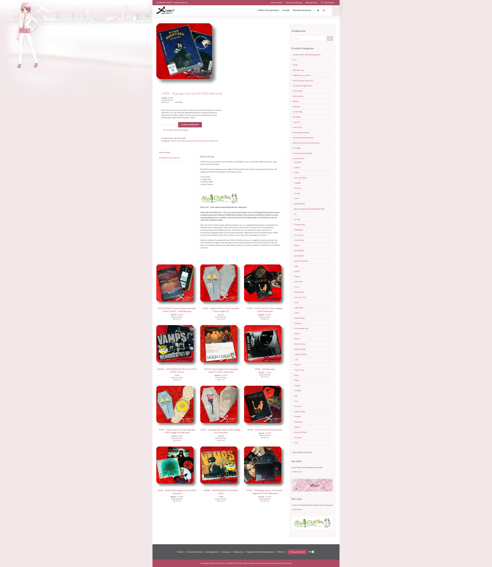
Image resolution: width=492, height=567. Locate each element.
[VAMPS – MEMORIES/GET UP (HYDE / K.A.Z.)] (221, 448)
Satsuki (297, 385)
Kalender (296, 106)
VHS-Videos (298, 91)
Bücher (296, 101)
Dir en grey (299, 235)
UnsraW (298, 406)
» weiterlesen (297, 472)
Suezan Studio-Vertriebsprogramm (307, 54)
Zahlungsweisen (212, 552)
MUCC (297, 339)
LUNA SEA (299, 308)
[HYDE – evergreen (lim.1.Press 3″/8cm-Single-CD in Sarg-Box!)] (221, 387)
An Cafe (298, 188)
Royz (297, 375)
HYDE (179, 141)
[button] (324, 10)
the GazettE (299, 250)
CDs (295, 60)
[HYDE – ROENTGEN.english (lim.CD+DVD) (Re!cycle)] (177, 448)
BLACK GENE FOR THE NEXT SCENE (310, 209)
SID (296, 396)
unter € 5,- (297, 122)
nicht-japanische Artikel (302, 153)
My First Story (300, 344)
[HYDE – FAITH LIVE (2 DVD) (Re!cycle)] (264, 387)
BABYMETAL (300, 204)
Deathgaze (299, 230)
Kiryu (297, 287)
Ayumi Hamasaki (301, 261)
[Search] (330, 38)
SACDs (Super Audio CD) (303, 80)
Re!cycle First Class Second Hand (196, 141)
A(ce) (297, 172)
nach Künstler (298, 158)
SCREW (298, 391)
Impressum (226, 552)
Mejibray (298, 323)
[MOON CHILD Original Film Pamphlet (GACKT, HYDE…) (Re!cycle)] (221, 326)
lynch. (297, 313)
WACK (297, 427)
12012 (297, 167)
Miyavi (297, 333)
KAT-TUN (298, 282)
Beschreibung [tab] (164, 152)
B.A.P (297, 198)
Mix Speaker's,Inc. (302, 328)
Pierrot (297, 365)
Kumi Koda (299, 292)
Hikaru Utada (300, 411)
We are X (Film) (301, 432)
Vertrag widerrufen (297, 552)
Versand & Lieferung (195, 552)
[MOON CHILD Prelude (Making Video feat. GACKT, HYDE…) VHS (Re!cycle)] (177, 266)
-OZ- (297, 359)
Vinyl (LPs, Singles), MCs (302, 86)
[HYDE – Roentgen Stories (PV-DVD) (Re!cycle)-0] (187, 54)
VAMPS (298, 417)
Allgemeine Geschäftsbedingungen (260, 552)
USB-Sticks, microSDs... (302, 75)
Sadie (297, 380)
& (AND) (298, 162)
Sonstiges (297, 148)
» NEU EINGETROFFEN (302, 452)
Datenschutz (239, 552)
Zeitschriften (298, 96)
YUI (296, 442)
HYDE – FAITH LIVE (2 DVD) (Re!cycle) (265, 429)
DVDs (173, 141)
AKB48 (297, 183)
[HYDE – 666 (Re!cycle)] (264, 326)
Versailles (298, 422)
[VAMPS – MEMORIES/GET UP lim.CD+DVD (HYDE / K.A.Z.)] (177, 326)
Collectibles (298, 112)
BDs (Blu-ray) (298, 70)
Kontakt (180, 552)
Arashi (297, 193)
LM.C (297, 302)
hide (296, 266)
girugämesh (299, 256)
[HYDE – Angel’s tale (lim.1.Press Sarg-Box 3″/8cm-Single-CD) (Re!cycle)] (177, 387)
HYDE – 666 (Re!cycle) (265, 369)
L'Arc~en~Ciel (300, 297)
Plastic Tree (299, 370)
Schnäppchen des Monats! (303, 138)
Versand (166, 102)
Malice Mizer (300, 318)
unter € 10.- (214, 141)
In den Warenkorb (190, 125)
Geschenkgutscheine (301, 132)
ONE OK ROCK (301, 354)
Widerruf (281, 552)
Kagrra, (298, 276)
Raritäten (297, 117)
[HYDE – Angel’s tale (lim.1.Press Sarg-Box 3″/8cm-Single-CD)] (221, 266)
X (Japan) (298, 437)
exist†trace (299, 240)
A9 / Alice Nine (301, 178)
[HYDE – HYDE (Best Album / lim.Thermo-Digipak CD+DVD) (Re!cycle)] (264, 448)
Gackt (297, 245)
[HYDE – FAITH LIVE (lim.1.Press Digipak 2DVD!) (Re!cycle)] (264, 266)
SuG (296, 401)
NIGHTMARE (300, 349)
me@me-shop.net (181, 2)
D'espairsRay (300, 224)
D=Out (297, 219)
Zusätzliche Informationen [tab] (169, 158)
